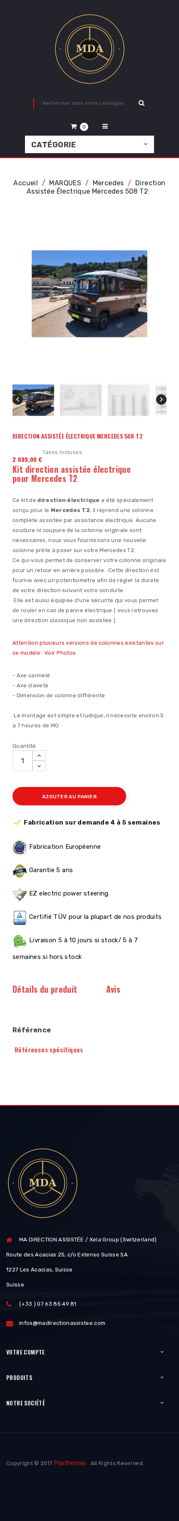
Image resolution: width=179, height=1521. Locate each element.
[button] (79, 126)
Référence (31, 1030)
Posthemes (70, 1463)
